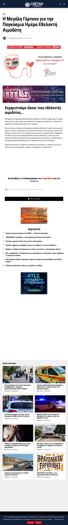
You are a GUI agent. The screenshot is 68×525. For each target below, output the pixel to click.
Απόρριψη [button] (30, 522)
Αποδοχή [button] (38, 522)
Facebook (34, 181)
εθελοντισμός (39, 189)
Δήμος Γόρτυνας (16, 189)
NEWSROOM (13, 38)
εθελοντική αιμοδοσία (27, 189)
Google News (47, 178)
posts (9, 189)
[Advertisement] (34, 162)
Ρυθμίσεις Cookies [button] (59, 519)
